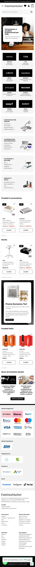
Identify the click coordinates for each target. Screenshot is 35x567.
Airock (3, 538)
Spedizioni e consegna (25, 519)
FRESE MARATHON (24, 539)
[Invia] (31, 12)
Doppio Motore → (9, 127)
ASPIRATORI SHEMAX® (25, 534)
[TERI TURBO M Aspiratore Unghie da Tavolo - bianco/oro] (9, 218)
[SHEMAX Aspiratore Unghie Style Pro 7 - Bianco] (26, 218)
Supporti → (7, 166)
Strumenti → (7, 149)
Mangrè (3, 545)
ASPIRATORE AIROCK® (25, 538)
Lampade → (7, 145)
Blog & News (4, 521)
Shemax (3, 534)
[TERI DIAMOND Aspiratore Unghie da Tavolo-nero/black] (26, 259)
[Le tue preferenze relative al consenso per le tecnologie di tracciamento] (32, 564)
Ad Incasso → (8, 125)
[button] (2, 6)
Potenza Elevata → (9, 129)
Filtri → (6, 162)
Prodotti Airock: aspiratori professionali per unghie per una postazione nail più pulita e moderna (26, 390)
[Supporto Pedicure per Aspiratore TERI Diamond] (9, 259)
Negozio (3, 516)
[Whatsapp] (5, 562)
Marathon (4, 539)
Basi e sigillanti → (9, 184)
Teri (2, 536)
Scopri (9, 230)
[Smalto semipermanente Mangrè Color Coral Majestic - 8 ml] (26, 349)
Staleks (3, 541)
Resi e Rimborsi (23, 516)
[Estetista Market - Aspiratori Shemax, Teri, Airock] (14, 6)
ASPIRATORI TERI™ (24, 536)
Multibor (3, 543)
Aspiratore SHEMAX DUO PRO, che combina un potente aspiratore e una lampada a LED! (8, 390)
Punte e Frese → (8, 143)
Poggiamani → (8, 164)
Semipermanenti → (10, 182)
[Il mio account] (29, 6)
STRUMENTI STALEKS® (25, 541)
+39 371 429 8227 (5, 506)
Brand (3, 523)
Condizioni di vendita (24, 521)
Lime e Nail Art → (9, 187)
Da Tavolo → (7, 124)
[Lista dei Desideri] (25, 6)
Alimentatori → (8, 168)
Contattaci (4, 525)
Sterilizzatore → (8, 147)
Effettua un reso (23, 518)
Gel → (5, 186)
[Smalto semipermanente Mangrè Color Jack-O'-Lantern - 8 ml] (9, 349)
